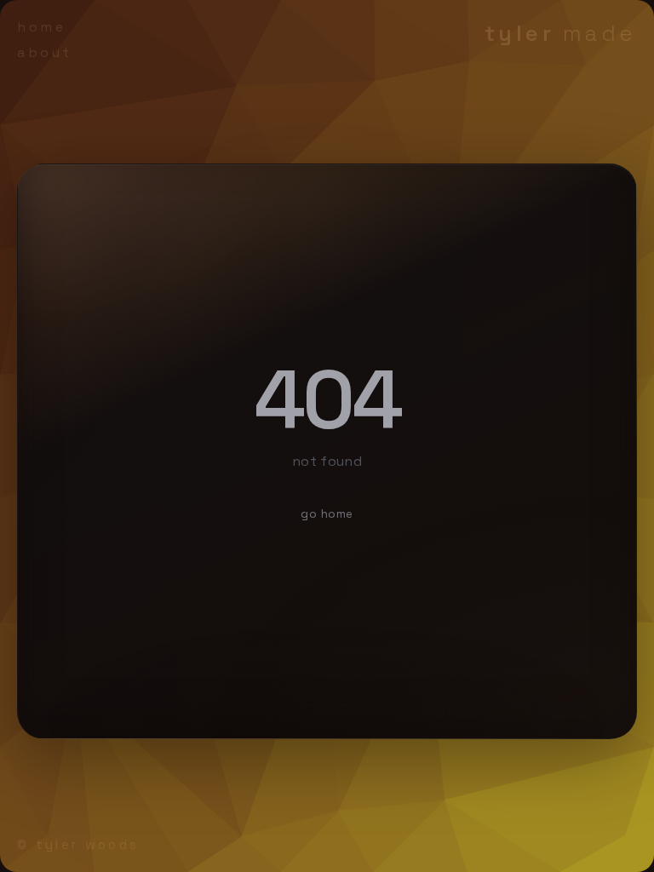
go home (327, 514)
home (41, 27)
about (44, 52)
